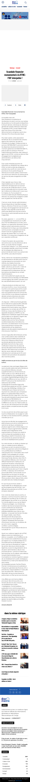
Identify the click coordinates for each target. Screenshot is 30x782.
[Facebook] (10, 692)
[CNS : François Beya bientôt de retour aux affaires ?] (24, 665)
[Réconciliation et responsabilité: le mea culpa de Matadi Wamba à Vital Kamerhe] (24, 628)
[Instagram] (13, 692)
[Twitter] (20, 692)
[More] (25, 105)
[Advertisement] (15, 46)
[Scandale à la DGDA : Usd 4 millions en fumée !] (24, 680)
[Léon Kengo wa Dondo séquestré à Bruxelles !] (24, 673)
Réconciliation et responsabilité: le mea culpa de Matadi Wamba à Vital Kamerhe (10, 629)
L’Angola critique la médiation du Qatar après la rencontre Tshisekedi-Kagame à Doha (9, 621)
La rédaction (14, 80)
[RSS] (16, 692)
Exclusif (18, 68)
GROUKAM (18, 780)
